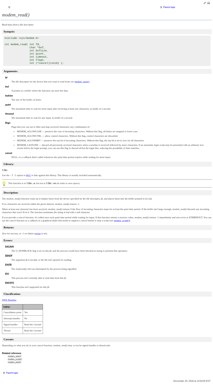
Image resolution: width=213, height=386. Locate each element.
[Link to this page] (205, 3)
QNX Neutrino (9, 300)
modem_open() (14, 356)
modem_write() (14, 362)
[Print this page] (209, 3)
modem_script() (15, 359)
